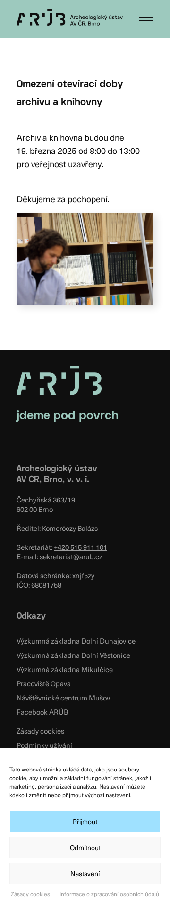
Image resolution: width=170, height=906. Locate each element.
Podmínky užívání (44, 745)
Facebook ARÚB (42, 712)
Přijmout (85, 821)
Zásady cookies (30, 893)
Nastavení (85, 874)
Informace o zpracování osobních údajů (109, 893)
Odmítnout (85, 847)
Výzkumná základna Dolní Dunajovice (76, 641)
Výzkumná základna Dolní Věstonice (73, 655)
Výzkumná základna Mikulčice (65, 669)
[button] (146, 19)
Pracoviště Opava (44, 683)
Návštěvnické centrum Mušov (63, 697)
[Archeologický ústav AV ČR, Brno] (70, 17)
